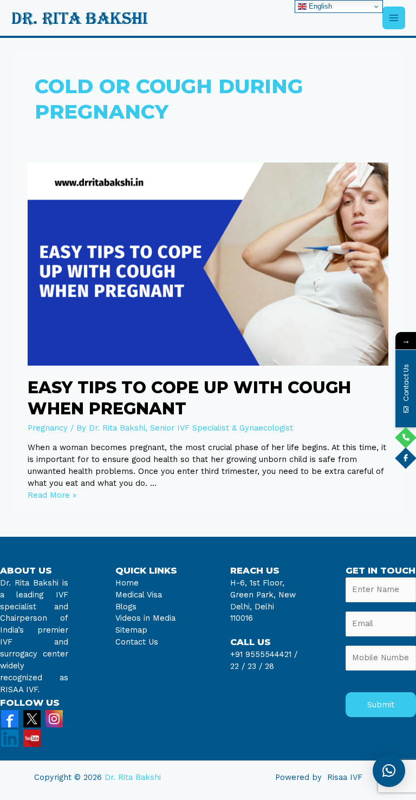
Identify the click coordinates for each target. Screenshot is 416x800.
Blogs (125, 607)
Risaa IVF (344, 777)
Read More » (52, 495)
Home (127, 583)
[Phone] (405, 437)
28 (268, 666)
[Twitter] (32, 718)
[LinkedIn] (10, 738)
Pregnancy (48, 428)
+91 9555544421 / (263, 654)
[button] (389, 771)
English (319, 6)
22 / (237, 666)
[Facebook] (10, 718)
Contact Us (136, 642)
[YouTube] (32, 738)
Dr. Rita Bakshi (133, 777)
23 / (255, 666)
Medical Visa (138, 595)
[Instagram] (54, 718)
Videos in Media (145, 618)
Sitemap (131, 630)
